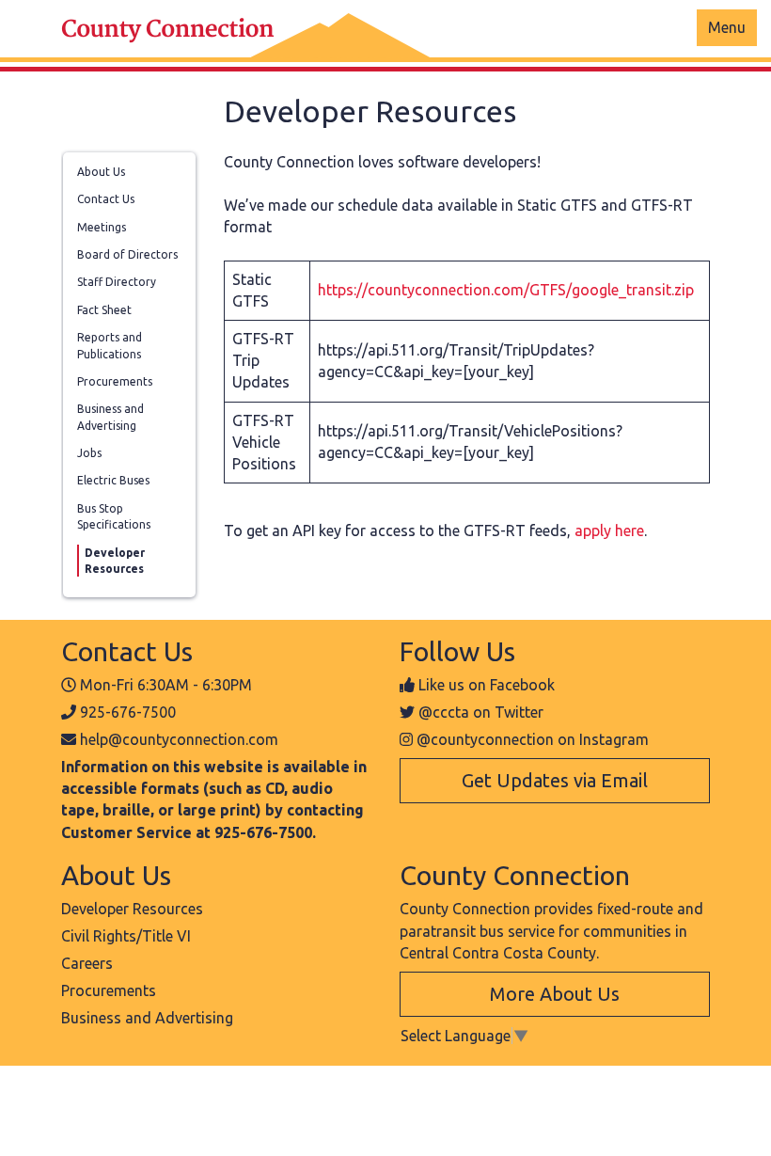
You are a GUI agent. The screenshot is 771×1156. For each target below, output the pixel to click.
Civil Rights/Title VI (126, 935)
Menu (727, 27)
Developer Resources (132, 908)
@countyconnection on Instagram (533, 739)
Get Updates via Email (555, 780)
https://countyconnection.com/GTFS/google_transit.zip (506, 289)
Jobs (89, 453)
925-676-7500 (128, 712)
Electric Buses (113, 480)
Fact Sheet (104, 310)
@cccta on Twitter (480, 712)
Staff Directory (116, 282)
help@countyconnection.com (179, 739)
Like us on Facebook (486, 684)
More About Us (555, 994)
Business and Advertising (147, 1017)
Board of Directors (127, 254)
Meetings (101, 227)
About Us (101, 172)
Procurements (114, 381)
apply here (609, 530)
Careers (87, 963)
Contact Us (105, 199)
